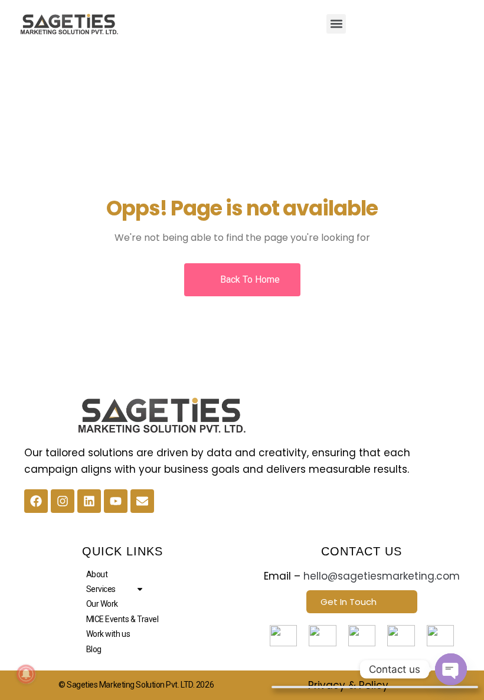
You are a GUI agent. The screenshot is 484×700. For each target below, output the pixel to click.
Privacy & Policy (348, 685)
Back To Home (249, 279)
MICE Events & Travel (122, 619)
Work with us (108, 634)
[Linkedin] (89, 501)
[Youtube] (115, 501)
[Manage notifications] (26, 674)
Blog (94, 649)
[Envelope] (142, 501)
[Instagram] (62, 501)
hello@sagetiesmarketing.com (381, 576)
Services (101, 589)
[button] (336, 24)
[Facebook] (36, 501)
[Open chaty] (451, 669)
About (97, 574)
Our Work (102, 604)
